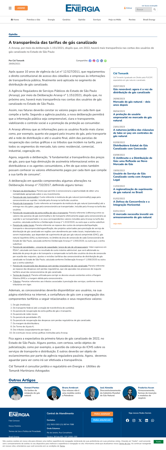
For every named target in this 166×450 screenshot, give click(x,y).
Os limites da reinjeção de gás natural (32, 393)
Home (16, 19)
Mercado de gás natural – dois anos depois (131, 103)
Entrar (129, 8)
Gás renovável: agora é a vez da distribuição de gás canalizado (132, 91)
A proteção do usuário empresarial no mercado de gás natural (132, 117)
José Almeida (106, 387)
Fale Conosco (14, 420)
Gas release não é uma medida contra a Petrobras (71, 393)
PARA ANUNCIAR (102, 420)
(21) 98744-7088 (67, 424)
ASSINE (21, 8)
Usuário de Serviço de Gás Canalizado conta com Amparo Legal (132, 177)
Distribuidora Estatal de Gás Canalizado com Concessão (130, 147)
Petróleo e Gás (33, 19)
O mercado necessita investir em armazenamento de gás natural (133, 215)
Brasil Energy (149, 19)
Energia (51, 19)
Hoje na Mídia (115, 19)
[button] (10, 8)
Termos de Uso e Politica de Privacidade (25, 431)
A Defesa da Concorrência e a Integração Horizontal (131, 203)
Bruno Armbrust (70, 387)
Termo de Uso (124, 443)
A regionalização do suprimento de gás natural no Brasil (132, 190)
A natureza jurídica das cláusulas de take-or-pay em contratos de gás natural (133, 133)
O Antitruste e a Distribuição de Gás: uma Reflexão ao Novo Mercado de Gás (132, 161)
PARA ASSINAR (102, 414)
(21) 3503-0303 (53, 424)
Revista (132, 19)
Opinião (81, 19)
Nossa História (15, 426)
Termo (62, 446)
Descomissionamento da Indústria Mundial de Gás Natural (110, 393)
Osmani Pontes (31, 387)
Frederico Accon (146, 387)
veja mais (117, 223)
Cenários (66, 19)
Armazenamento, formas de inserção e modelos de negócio (147, 394)
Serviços (97, 19)
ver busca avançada (149, 5)
